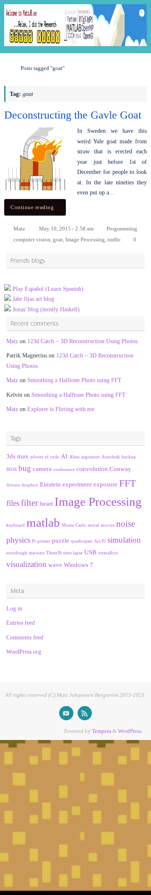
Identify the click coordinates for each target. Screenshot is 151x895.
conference (64, 469)
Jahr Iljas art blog (33, 298)
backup (129, 457)
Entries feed (20, 622)
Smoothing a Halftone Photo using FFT (74, 380)
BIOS (11, 469)
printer (43, 541)
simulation (124, 539)
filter (29, 503)
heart (46, 503)
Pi (34, 541)
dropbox (29, 485)
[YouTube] (66, 713)
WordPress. (130, 731)
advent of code (44, 457)
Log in (14, 608)
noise (125, 524)
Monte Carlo (74, 525)
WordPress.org (23, 651)
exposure (105, 484)
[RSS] (85, 713)
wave (55, 564)
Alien (74, 457)
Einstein (50, 484)
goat (58, 239)
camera (42, 468)
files (12, 503)
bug (24, 468)
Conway (120, 468)
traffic (114, 239)
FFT (127, 483)
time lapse (73, 553)
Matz (19, 228)
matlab (43, 522)
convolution (92, 468)
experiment (77, 484)
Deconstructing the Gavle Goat (72, 115)
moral (93, 525)
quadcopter (82, 541)
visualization (26, 564)
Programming (122, 228)
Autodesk (111, 457)
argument (90, 457)
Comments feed (24, 637)
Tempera (101, 731)
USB (90, 552)
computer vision (31, 239)
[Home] (8, 68)
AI (64, 456)
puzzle (60, 540)
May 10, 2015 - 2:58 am (66, 228)
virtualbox (108, 553)
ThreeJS (54, 553)
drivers (13, 485)
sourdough (16, 553)
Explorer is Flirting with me (60, 409)
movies (108, 525)
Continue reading (32, 207)
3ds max (17, 456)
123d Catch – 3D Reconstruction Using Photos (82, 341)
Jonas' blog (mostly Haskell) (46, 309)
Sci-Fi (100, 541)
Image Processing (85, 239)
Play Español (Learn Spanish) (48, 288)
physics (18, 539)
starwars (36, 553)
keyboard (15, 525)
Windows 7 (78, 564)
